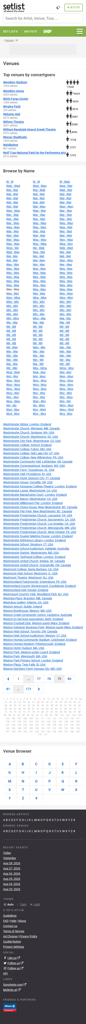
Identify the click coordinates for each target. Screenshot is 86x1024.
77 (39, 679)
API (5, 973)
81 (8, 689)
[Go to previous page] (8, 679)
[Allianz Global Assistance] (9, 1007)
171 (29, 689)
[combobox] (43, 18)
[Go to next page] (39, 689)
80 (69, 679)
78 (49, 679)
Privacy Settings (13, 946)
